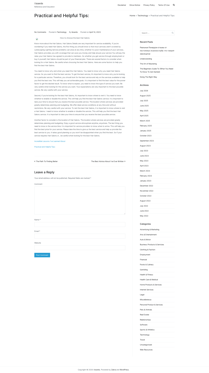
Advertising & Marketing (149, 229)
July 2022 (144, 206)
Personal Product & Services (151, 305)
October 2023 (145, 136)
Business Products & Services (152, 244)
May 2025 (144, 111)
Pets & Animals (146, 310)
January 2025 (145, 131)
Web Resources (146, 350)
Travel (142, 340)
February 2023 (146, 176)
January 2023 (145, 181)
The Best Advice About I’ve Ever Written (107, 161)
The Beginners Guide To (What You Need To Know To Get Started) (156, 70)
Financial (143, 260)
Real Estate (144, 315)
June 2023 (144, 156)
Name (37, 220)
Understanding (146, 59)
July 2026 (144, 91)
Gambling (144, 270)
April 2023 (144, 166)
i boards (38, 3)
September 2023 (147, 141)
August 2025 (145, 96)
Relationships (145, 320)
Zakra (113, 370)
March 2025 (145, 121)
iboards (75, 32)
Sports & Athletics (147, 330)
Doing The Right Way (148, 77)
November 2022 (146, 191)
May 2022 (144, 216)
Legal (142, 295)
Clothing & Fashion (147, 250)
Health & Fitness (146, 275)
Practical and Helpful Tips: (44, 147)
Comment (38, 184)
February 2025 (146, 126)
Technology (62, 32)
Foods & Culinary (146, 265)
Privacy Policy (149, 5)
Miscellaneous (145, 300)
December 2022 (146, 186)
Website (37, 243)
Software (143, 325)
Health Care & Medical (149, 280)
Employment (145, 255)
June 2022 (144, 211)
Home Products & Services (151, 285)
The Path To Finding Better (47, 161)
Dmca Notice (135, 5)
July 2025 (144, 101)
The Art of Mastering (148, 64)
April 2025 (144, 116)
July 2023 (144, 151)
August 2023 (145, 146)
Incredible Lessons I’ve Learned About (49, 141)
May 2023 (144, 161)
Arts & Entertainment (148, 235)
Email (37, 231)
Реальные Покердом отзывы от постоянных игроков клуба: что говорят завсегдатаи (157, 50)
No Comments (40, 32)
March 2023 (145, 171)
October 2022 (145, 196)
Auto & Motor (145, 240)
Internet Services (146, 290)
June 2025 (144, 106)
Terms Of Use (163, 5)
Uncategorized (146, 345)
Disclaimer (122, 5)
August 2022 (145, 201)
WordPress (124, 370)
